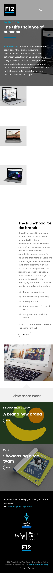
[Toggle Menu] (47, 10)
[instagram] (29, 568)
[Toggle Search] (40, 9)
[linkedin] (33, 568)
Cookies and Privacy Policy (38, 565)
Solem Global (10, 46)
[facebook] (20, 568)
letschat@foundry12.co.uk (19, 506)
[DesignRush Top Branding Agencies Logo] (26, 513)
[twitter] (24, 568)
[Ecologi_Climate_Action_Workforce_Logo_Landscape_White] (26, 533)
